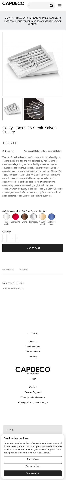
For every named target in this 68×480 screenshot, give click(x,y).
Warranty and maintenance (33, 397)
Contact (32, 387)
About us (33, 341)
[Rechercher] (52, 6)
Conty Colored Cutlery (52, 151)
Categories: (8, 151)
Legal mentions (33, 346)
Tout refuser (33, 459)
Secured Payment (33, 392)
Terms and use (33, 351)
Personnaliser (33, 466)
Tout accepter (33, 473)
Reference (8, 283)
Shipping (23, 269)
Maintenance (8, 269)
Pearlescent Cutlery (32, 151)
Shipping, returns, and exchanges (33, 402)
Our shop (33, 357)
